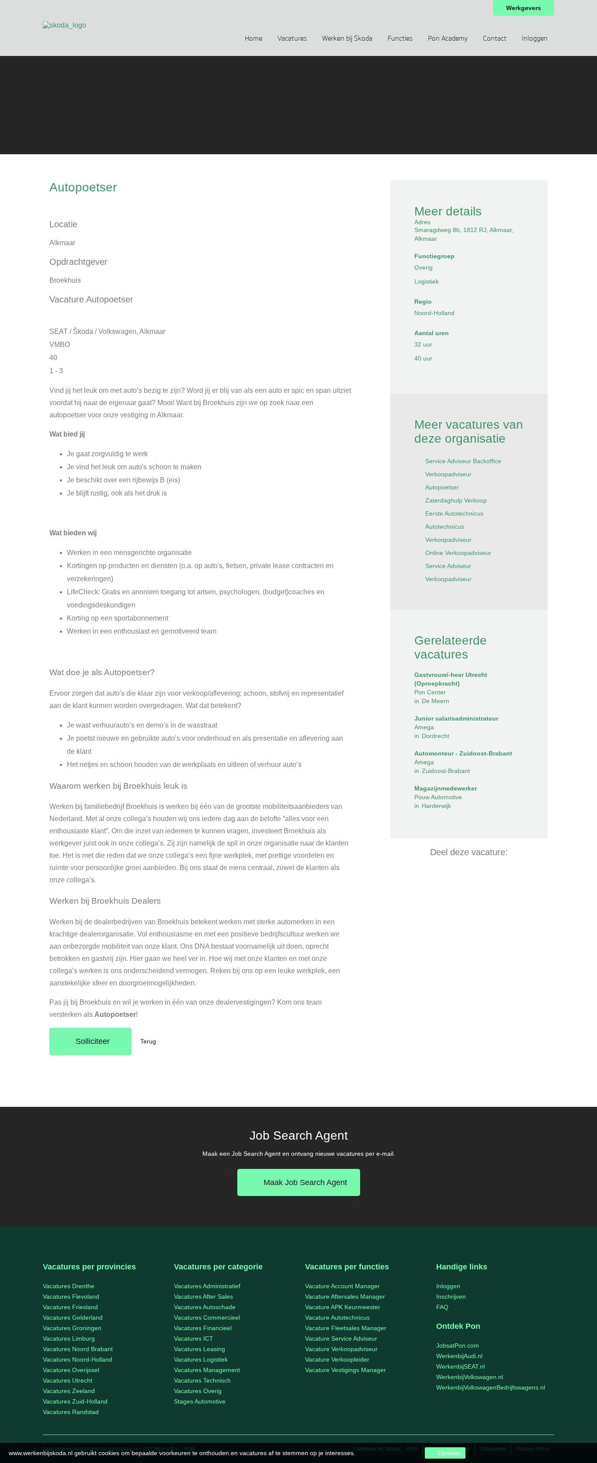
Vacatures (292, 38)
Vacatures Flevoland (71, 1296)
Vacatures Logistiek (201, 1359)
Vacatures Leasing (199, 1348)
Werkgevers (523, 7)
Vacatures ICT (193, 1338)
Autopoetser (442, 487)
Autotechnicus (444, 526)
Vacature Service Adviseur (341, 1338)
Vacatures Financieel (203, 1327)
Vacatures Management (207, 1369)
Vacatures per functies (347, 1266)
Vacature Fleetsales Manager (345, 1327)
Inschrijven (451, 1296)
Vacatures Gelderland (73, 1317)
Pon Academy (448, 38)
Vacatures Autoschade (205, 1307)
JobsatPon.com (457, 1345)
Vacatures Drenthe (68, 1286)
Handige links (461, 1266)
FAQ (442, 1307)
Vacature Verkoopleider (337, 1359)
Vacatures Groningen (72, 1327)
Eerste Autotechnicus (454, 513)
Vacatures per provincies (89, 1266)
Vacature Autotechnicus (337, 1317)
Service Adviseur (448, 565)
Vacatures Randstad (71, 1411)
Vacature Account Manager (342, 1286)
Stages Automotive (200, 1401)
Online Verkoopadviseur (458, 552)
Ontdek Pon (458, 1326)
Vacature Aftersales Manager (345, 1296)
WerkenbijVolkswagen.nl (469, 1376)
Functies (400, 38)
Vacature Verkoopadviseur (341, 1348)
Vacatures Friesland (70, 1307)
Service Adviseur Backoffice (463, 461)
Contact (495, 38)
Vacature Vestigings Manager (345, 1369)
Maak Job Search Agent (305, 1182)
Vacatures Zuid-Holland (75, 1401)
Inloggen (535, 38)
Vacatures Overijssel (71, 1369)
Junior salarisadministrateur (456, 718)
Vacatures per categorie (218, 1266)
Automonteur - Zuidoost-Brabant (463, 753)
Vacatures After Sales (203, 1296)
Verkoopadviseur (448, 474)
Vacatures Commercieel (207, 1317)
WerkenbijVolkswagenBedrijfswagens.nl (490, 1387)
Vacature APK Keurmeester (342, 1307)
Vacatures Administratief (207, 1286)
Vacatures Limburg (69, 1338)
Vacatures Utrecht (67, 1380)
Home (253, 38)
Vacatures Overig (198, 1390)
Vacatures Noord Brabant (78, 1348)
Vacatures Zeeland (69, 1390)
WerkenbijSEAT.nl (460, 1366)
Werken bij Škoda (347, 38)
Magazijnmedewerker (445, 788)
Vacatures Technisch (202, 1380)
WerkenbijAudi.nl (459, 1355)
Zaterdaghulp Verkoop (456, 500)
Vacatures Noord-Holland (77, 1359)
